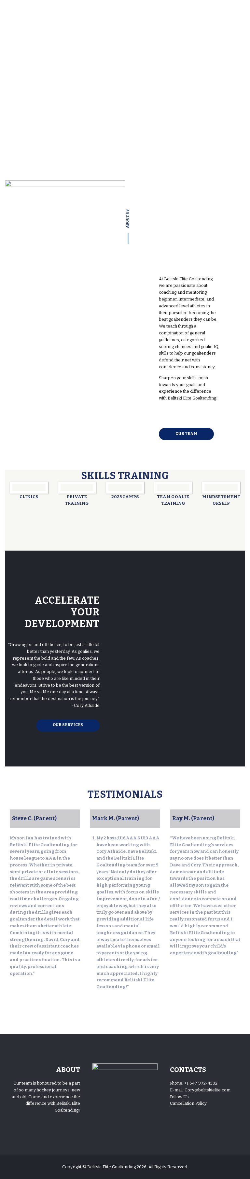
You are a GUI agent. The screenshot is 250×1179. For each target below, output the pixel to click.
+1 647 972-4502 (200, 1083)
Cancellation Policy (188, 1103)
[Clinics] (29, 487)
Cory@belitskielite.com (207, 1090)
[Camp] (125, 487)
